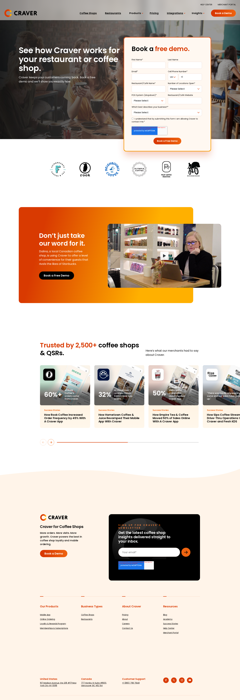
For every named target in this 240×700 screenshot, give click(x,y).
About (125, 619)
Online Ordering (47, 619)
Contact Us (127, 628)
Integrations (175, 13)
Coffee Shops (88, 13)
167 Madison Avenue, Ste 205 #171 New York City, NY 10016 (58, 684)
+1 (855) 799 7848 (131, 683)
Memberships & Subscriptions (54, 628)
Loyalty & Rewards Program (53, 623)
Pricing (154, 13)
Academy (167, 619)
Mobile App (45, 614)
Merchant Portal (170, 632)
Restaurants (113, 13)
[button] (43, 442)
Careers (126, 623)
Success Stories (170, 623)
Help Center (168, 628)
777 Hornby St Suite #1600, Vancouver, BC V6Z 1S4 (94, 684)
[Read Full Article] (65, 396)
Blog (165, 614)
